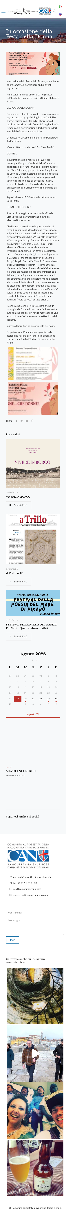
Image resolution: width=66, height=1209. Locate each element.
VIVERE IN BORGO (18, 496)
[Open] (35, 996)
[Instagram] (59, 1019)
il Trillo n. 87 (14, 573)
